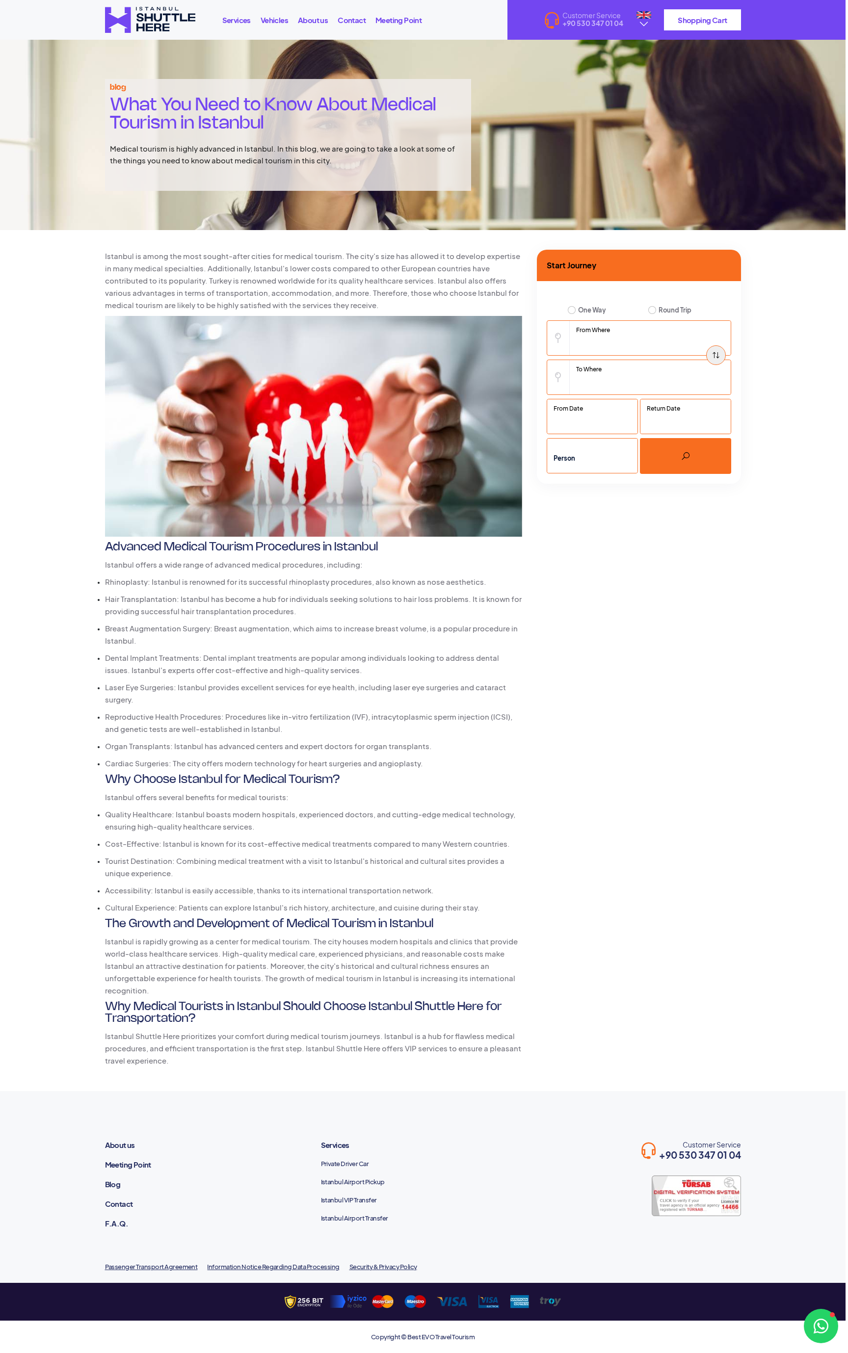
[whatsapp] (821, 1326)
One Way (592, 310)
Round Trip (675, 310)
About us (313, 20)
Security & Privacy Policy (383, 1267)
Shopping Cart (702, 20)
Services (236, 20)
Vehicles (274, 20)
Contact (352, 20)
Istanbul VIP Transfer (349, 1200)
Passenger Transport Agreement (151, 1267)
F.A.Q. (116, 1223)
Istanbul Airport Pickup (353, 1182)
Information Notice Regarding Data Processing (273, 1267)
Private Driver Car (345, 1164)
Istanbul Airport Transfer (354, 1218)
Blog (113, 1184)
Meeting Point (398, 20)
